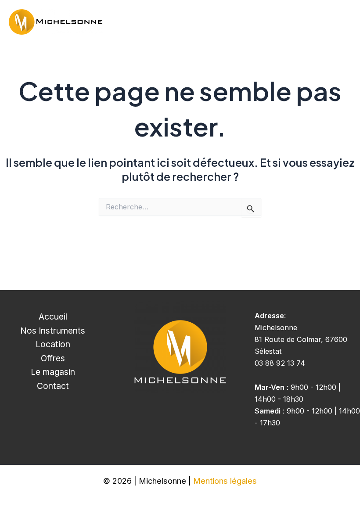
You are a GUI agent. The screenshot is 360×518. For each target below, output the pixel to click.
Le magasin (53, 372)
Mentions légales (225, 481)
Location (53, 344)
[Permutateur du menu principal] (341, 22)
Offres (53, 358)
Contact (53, 386)
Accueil (53, 316)
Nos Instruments (52, 330)
